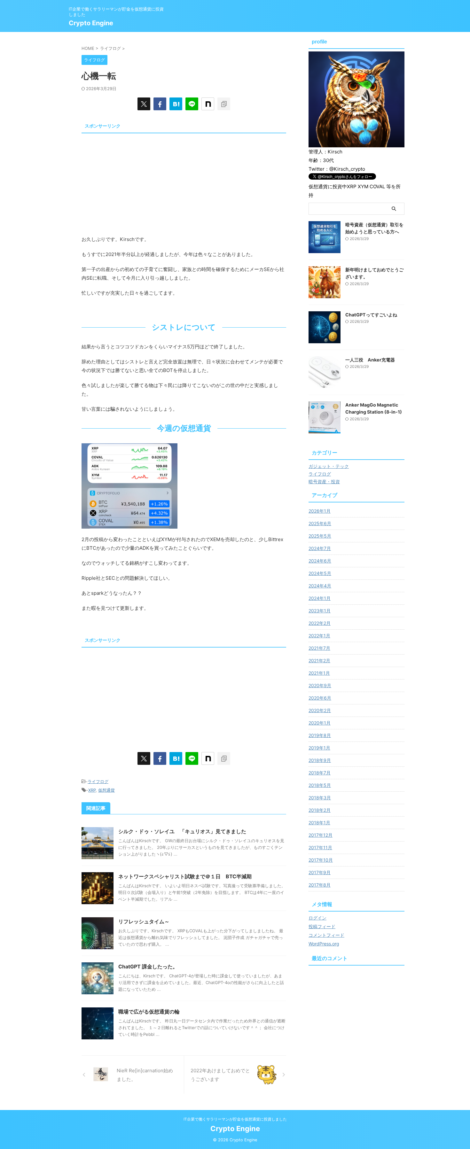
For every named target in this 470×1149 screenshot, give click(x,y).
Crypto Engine (91, 23)
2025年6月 (320, 523)
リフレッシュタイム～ (143, 921)
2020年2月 (320, 710)
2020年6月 (320, 698)
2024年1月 (320, 598)
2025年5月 (320, 536)
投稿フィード (322, 926)
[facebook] (159, 103)
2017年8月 (320, 885)
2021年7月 (319, 648)
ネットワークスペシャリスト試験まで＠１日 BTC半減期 (185, 876)
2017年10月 (321, 860)
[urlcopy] (223, 103)
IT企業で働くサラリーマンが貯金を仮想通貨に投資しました (235, 1119)
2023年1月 (320, 610)
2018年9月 (320, 760)
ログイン (317, 917)
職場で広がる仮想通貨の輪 (149, 1011)
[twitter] (143, 103)
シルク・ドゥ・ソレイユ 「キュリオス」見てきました (182, 831)
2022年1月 (319, 635)
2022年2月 (320, 623)
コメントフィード (326, 935)
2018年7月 (320, 772)
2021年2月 (319, 660)
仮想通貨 (106, 790)
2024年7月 (320, 548)
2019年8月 (320, 735)
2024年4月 (320, 585)
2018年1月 (319, 822)
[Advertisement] (184, 180)
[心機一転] (175, 103)
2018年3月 (320, 797)
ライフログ (98, 781)
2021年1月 (319, 673)
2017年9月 (320, 872)
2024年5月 (320, 573)
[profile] (356, 144)
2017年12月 (321, 835)
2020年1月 (320, 723)
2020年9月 (320, 685)
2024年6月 (320, 560)
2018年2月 (320, 810)
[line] (191, 103)
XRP (92, 790)
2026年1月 (320, 511)
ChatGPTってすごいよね (371, 314)
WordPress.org (324, 943)
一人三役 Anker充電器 (370, 359)
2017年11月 (320, 847)
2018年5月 (320, 785)
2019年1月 (319, 747)
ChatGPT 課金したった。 (148, 966)
